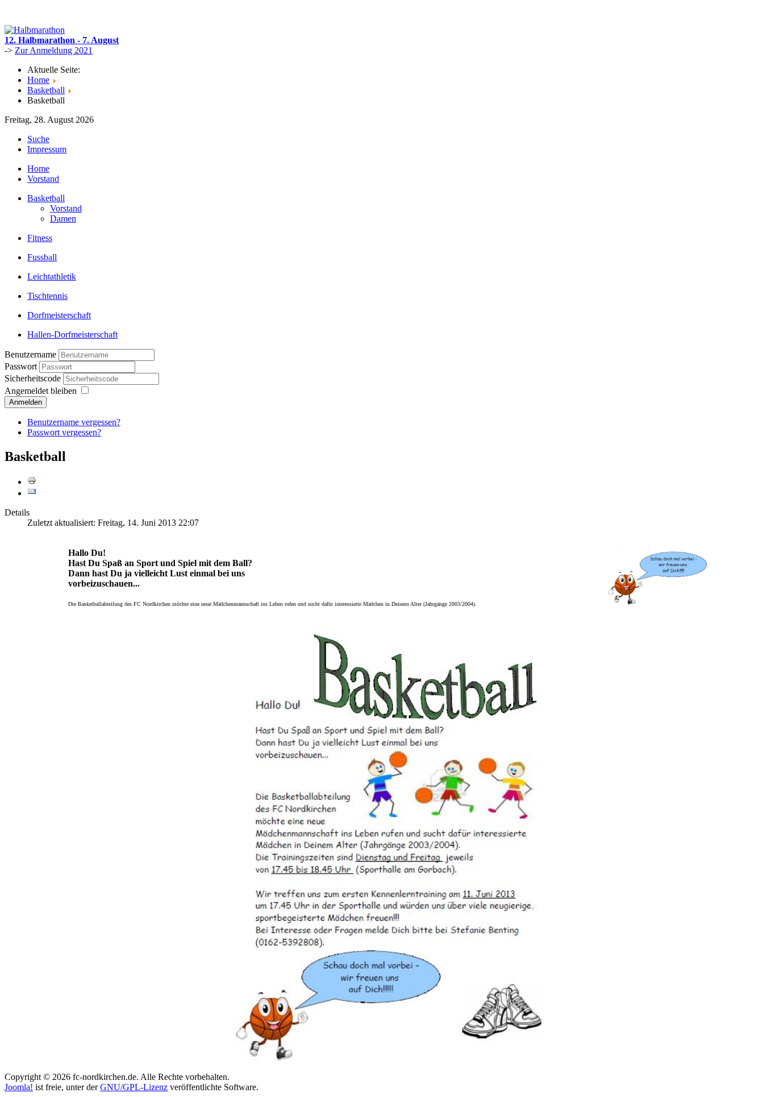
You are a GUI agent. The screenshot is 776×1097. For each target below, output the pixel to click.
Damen (63, 218)
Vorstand (43, 179)
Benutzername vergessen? (73, 422)
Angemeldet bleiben (41, 391)
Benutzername (30, 354)
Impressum (46, 149)
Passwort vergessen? (64, 432)
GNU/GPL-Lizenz (134, 1087)
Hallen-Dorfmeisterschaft (72, 334)
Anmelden (25, 402)
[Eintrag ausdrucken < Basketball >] (31, 482)
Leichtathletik (51, 276)
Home (38, 168)
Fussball (42, 257)
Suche (38, 139)
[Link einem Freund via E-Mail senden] (31, 493)
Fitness (39, 238)
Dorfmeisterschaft (59, 315)
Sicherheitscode (34, 378)
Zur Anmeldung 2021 (54, 50)
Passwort (22, 366)
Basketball (46, 198)
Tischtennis (47, 296)
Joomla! (19, 1087)
